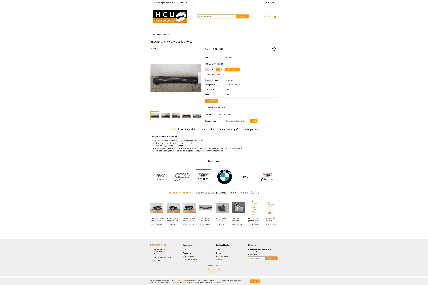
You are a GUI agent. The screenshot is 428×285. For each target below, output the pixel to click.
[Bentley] (182, 176)
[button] (187, 245)
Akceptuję (255, 281)
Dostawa (219, 260)
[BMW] (203, 176)
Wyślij (254, 121)
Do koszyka (231, 69)
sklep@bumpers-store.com (163, 257)
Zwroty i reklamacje (190, 260)
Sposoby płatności (222, 256)
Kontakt (218, 253)
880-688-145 (158, 261)
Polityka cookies (188, 256)
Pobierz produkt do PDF (217, 107)
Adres (218, 250)
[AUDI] (161, 176)
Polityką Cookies (182, 280)
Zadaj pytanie (211, 101)
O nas (185, 250)
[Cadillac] (245, 176)
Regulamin (187, 253)
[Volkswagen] (274, 49)
